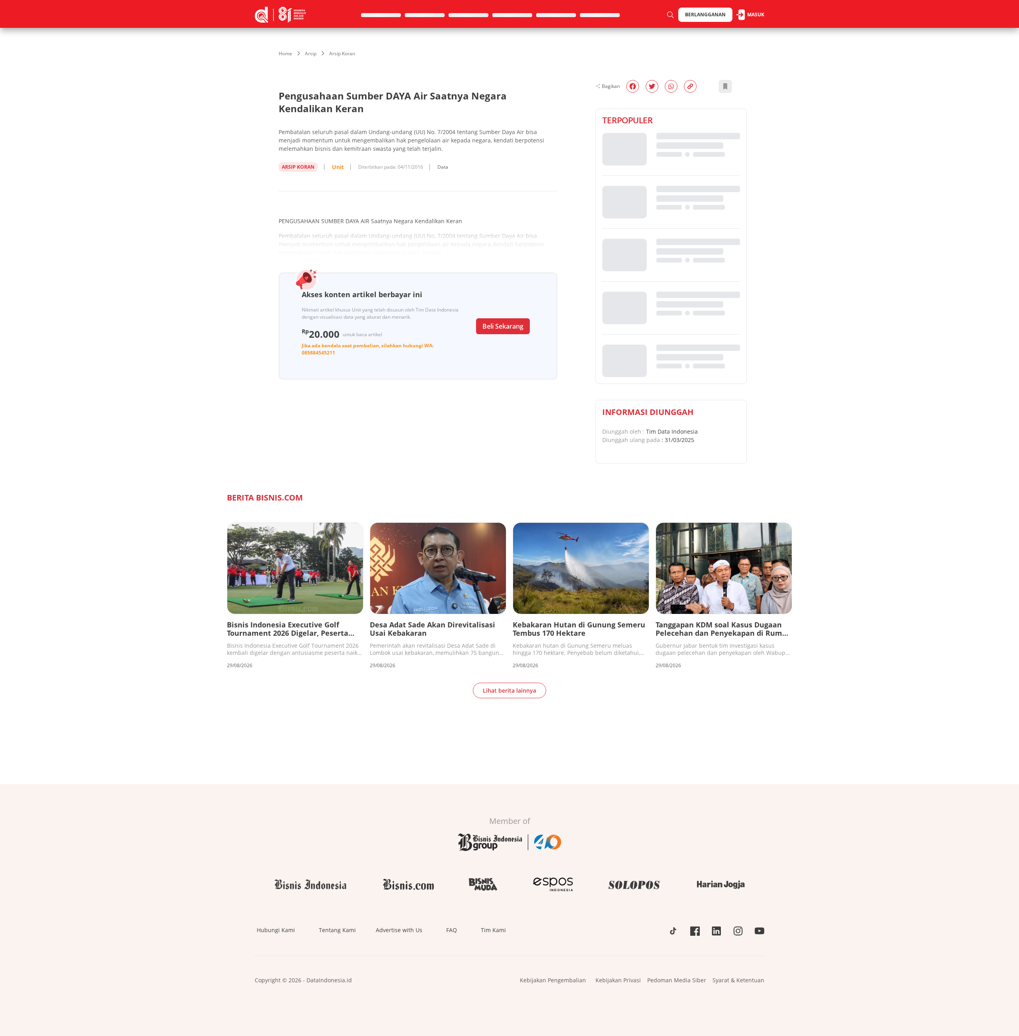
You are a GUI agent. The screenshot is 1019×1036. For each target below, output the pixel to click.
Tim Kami (493, 930)
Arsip (310, 53)
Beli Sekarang (502, 326)
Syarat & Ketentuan (738, 980)
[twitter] (652, 86)
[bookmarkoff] (725, 86)
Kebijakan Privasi (618, 980)
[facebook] (632, 86)
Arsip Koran (342, 53)
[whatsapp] (671, 86)
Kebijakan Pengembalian (553, 980)
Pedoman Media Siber (676, 980)
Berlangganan (705, 14)
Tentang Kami (337, 930)
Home (285, 53)
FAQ (451, 930)
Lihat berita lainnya (509, 690)
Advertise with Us (399, 930)
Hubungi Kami (276, 930)
